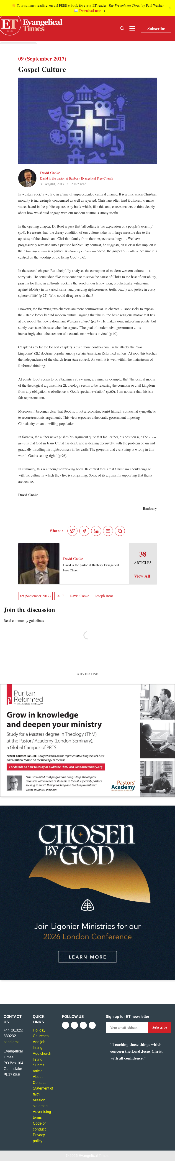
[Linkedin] (92, 1025)
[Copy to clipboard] (120, 531)
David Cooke (50, 172)
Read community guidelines (24, 620)
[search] (122, 28)
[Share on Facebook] (84, 531)
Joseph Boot (104, 595)
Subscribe (156, 28)
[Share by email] (108, 531)
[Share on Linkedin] (96, 531)
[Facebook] (65, 1025)
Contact (39, 1083)
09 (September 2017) (35, 595)
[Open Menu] (132, 28)
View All (142, 576)
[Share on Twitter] (72, 531)
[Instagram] (83, 1025)
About (37, 1077)
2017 (60, 595)
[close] (169, 8)
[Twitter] (74, 1025)
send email (12, 1042)
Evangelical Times (93, 1156)
